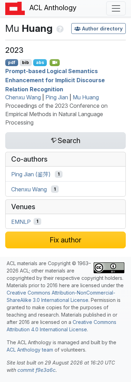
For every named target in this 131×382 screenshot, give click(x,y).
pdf (11, 62)
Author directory (102, 28)
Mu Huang (86, 97)
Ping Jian (56, 97)
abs (40, 62)
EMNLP (21, 221)
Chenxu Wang (23, 97)
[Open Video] (55, 62)
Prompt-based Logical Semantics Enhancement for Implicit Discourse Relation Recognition (55, 80)
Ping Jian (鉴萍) (31, 174)
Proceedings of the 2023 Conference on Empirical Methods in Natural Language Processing (56, 114)
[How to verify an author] (59, 28)
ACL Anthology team (30, 350)
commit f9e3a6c (36, 370)
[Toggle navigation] (116, 8)
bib (25, 62)
